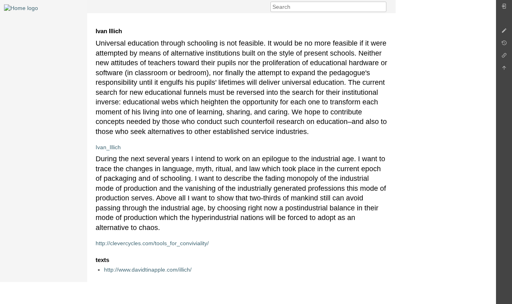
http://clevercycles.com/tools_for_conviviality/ (152, 243)
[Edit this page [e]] (504, 32)
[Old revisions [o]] (504, 45)
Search (382, 7)
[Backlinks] (504, 57)
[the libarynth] (21, 7)
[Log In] (504, 8)
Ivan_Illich (108, 147)
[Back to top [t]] (504, 70)
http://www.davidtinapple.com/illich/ (148, 269)
